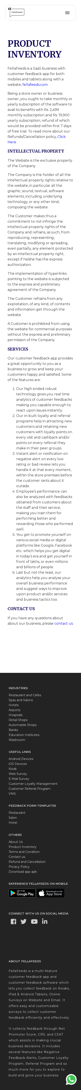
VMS (12, 794)
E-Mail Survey (19, 779)
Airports (14, 710)
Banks (13, 730)
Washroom (17, 740)
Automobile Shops (23, 725)
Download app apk (23, 872)
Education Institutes (24, 735)
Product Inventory (23, 847)
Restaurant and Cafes (25, 695)
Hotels (14, 705)
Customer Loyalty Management (33, 784)
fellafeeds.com (35, 85)
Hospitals (15, 715)
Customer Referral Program (30, 789)
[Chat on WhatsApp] (71, 1084)
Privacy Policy (19, 867)
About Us (16, 842)
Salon (13, 818)
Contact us (17, 857)
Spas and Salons (21, 700)
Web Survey (18, 774)
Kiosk (13, 769)
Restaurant (17, 813)
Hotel (13, 823)
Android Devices (21, 759)
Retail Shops (18, 720)
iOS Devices (18, 764)
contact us (63, 623)
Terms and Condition (24, 852)
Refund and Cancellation (27, 862)
